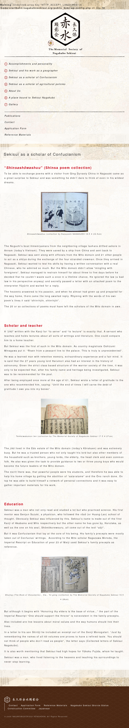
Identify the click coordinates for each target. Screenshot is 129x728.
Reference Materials (55, 705)
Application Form (31, 705)
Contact (13, 705)
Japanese (44, 708)
